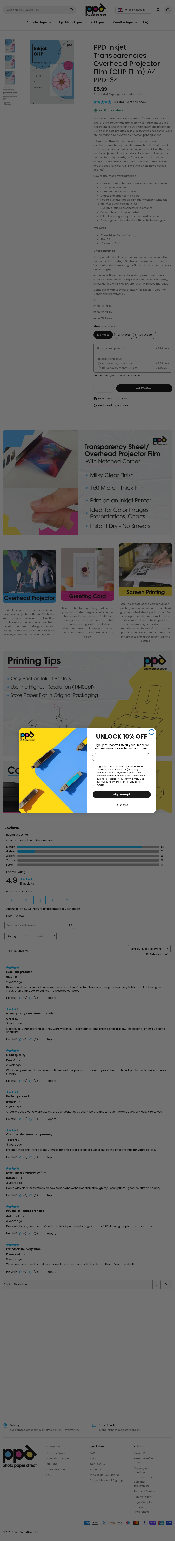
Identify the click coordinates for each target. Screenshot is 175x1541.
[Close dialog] (151, 732)
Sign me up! (121, 794)
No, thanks (122, 804)
